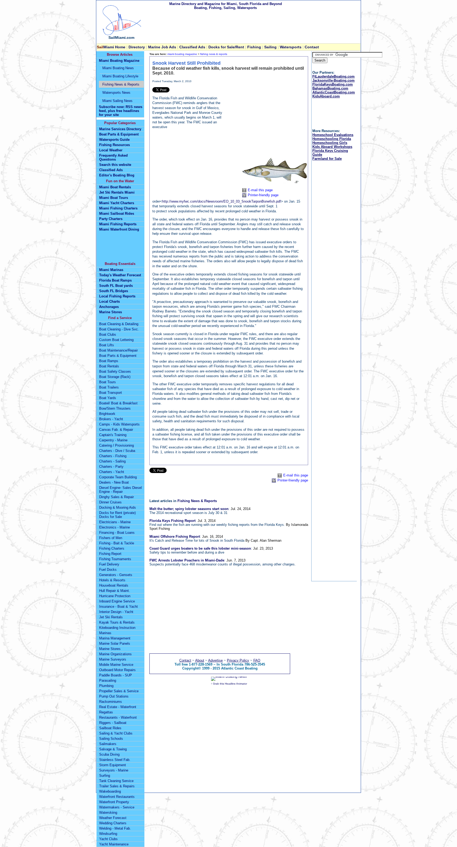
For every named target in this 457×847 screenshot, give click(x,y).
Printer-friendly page (263, 195)
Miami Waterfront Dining (119, 229)
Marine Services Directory (120, 129)
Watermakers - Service (116, 807)
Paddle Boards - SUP (115, 675)
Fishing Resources (114, 145)
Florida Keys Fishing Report (172, 521)
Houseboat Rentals (113, 585)
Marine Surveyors (112, 659)
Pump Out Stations (114, 696)
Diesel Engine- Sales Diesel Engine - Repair (120, 490)
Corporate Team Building (118, 477)
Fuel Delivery (109, 564)
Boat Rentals (109, 366)
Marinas (105, 633)
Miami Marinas (111, 270)
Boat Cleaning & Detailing (118, 324)
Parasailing (107, 680)
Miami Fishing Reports (117, 224)
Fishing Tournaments (115, 559)
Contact (312, 47)
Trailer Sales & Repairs (117, 786)
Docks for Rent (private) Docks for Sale (117, 515)
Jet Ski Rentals (111, 617)
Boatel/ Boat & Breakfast (118, 403)
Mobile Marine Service (116, 665)
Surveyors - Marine (113, 770)
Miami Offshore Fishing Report (174, 537)
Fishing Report (110, 554)
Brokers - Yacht (111, 419)
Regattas (106, 712)
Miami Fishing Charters (118, 208)
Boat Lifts (106, 345)
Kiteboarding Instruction (117, 628)
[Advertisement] (265, 120)
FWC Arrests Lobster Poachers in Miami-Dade (186, 560)
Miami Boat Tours (113, 198)
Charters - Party (111, 467)
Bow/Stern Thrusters (115, 408)
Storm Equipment (112, 765)
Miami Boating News (118, 68)
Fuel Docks (108, 570)
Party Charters (110, 219)
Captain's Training (112, 435)
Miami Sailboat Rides (116, 214)
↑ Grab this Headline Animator (229, 683)
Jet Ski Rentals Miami (117, 192)
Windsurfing (108, 834)
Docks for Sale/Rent (226, 47)
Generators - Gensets (115, 575)
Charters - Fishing (112, 456)
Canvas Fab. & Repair (116, 430)
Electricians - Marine (115, 522)
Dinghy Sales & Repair (116, 497)
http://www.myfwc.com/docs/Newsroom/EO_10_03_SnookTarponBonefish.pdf (221, 201)
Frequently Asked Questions (113, 157)
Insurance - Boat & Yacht (118, 607)
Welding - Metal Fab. (115, 828)
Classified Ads (111, 170)
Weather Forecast (112, 818)
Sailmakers (107, 744)
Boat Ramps (108, 361)
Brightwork (107, 414)
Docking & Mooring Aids (117, 507)
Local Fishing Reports (117, 296)
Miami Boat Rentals (115, 187)
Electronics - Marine (114, 527)
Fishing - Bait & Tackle (116, 543)
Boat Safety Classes (115, 371)
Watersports (290, 47)
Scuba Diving (109, 754)
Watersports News (116, 93)
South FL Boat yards (116, 286)
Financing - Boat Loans (117, 533)
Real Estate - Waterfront (117, 707)
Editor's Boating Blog (116, 175)
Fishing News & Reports (197, 501)
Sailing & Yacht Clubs (115, 733)
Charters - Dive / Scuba (117, 451)
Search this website (115, 165)
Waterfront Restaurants (117, 797)
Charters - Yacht (111, 472)
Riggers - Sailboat (112, 723)
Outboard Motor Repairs (117, 670)
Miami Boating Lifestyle (120, 76)
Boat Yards (107, 398)
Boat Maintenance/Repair (118, 350)
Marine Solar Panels (114, 643)
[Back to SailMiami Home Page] (121, 34)
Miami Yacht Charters (116, 203)
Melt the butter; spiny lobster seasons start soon (189, 509)
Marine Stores (110, 312)
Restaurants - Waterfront (118, 717)
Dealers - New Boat (114, 482)
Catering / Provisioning (116, 445)
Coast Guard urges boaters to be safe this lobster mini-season (200, 548)
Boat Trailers (109, 387)
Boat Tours (107, 382)
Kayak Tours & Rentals (117, 622)
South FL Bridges (113, 291)
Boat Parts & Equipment (119, 134)
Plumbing (106, 686)
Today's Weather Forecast (120, 275)
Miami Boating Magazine (119, 61)
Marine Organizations (115, 654)
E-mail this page (260, 190)
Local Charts (109, 301)
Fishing (254, 47)
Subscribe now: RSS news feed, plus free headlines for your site (120, 111)
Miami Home (111, 47)
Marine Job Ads (161, 47)
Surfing (104, 776)
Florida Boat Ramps (115, 280)
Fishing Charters (111, 548)
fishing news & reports (213, 54)
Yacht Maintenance (114, 844)
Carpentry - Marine (113, 440)
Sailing (270, 47)
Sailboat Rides (110, 728)
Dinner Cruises (110, 502)
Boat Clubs (107, 334)
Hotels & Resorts (112, 580)
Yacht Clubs (108, 839)
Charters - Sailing (112, 461)
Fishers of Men (110, 538)
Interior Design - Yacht (116, 612)
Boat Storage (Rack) (114, 377)
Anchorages (109, 307)
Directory (137, 47)
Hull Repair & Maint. (114, 591)
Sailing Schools (111, 739)
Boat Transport (110, 393)
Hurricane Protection (114, 596)
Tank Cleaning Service (116, 781)
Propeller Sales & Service (119, 691)
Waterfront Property (114, 802)
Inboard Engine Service (117, 601)
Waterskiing (108, 813)
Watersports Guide (114, 140)
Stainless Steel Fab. (114, 760)
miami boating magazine (182, 54)
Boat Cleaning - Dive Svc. (119, 329)
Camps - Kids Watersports (119, 424)
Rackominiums (110, 702)
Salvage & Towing (113, 749)
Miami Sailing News (117, 101)
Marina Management (114, 638)
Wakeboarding (110, 791)
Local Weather (110, 150)
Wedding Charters (112, 823)
